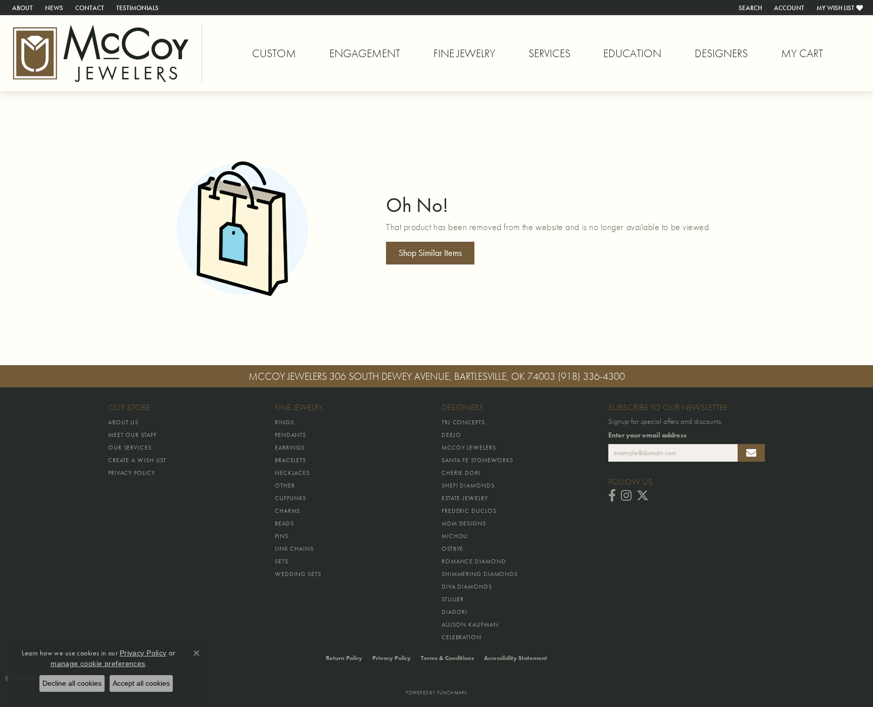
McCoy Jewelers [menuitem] (469, 448)
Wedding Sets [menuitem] (298, 574)
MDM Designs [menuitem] (464, 523)
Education (632, 53)
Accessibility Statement (515, 658)
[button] (749, 7)
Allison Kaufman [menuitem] (470, 625)
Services (549, 53)
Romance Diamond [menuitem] (474, 561)
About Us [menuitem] (123, 422)
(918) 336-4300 (591, 376)
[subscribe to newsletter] (751, 453)
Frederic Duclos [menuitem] (469, 511)
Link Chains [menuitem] (294, 549)
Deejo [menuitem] (451, 435)
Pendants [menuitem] (290, 435)
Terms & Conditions (447, 658)
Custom (274, 53)
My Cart (802, 53)
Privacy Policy (391, 658)
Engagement (364, 53)
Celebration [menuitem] (461, 637)
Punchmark (452, 692)
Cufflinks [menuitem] (290, 498)
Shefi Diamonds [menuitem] (468, 485)
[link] (21, 7)
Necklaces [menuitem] (292, 473)
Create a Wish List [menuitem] (137, 460)
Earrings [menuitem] (290, 448)
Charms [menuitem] (287, 511)
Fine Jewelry (464, 53)
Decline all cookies (72, 683)
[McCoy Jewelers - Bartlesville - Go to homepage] (101, 53)
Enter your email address (647, 434)
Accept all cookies (141, 683)
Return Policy (344, 658)
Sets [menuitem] (281, 561)
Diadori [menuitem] (454, 612)
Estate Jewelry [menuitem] (465, 498)
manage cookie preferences (98, 663)
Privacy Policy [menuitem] (131, 473)
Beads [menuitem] (284, 523)
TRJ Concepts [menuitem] (463, 422)
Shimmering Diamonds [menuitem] (480, 574)
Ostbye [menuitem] (452, 549)
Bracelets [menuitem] (290, 460)
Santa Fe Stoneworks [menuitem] (477, 460)
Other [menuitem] (285, 485)
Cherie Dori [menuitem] (461, 473)
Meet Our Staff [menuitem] (132, 435)
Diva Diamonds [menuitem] (467, 587)
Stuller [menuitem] (453, 599)
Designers (721, 53)
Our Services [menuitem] (130, 448)
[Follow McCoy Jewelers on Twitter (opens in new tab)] (643, 496)
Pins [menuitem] (281, 536)
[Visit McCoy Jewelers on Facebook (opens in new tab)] (612, 496)
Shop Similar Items (430, 253)
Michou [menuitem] (455, 536)
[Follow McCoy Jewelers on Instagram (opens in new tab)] (626, 496)
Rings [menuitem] (284, 422)
